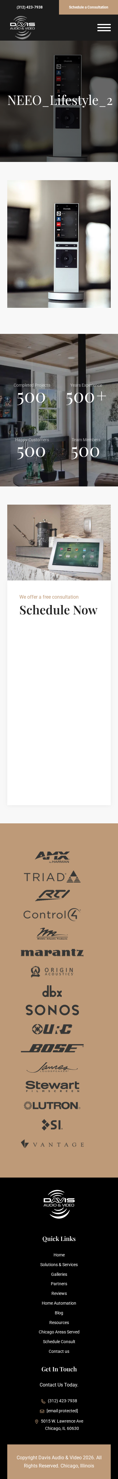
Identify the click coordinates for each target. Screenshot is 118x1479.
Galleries (59, 1274)
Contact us (59, 1351)
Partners (59, 1283)
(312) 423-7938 (30, 7)
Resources (59, 1322)
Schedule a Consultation (88, 7)
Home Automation (59, 1303)
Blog (59, 1312)
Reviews (59, 1293)
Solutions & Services (59, 1264)
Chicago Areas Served (59, 1331)
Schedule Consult (59, 1341)
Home (59, 1254)
